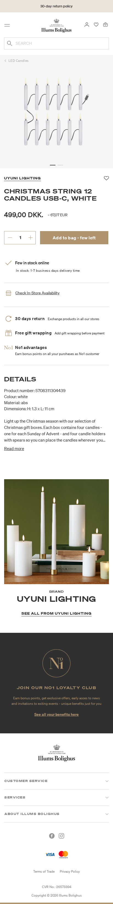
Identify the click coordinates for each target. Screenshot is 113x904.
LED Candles (19, 60)
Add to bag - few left (74, 237)
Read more (14, 448)
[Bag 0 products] (105, 24)
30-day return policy (56, 6)
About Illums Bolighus (32, 814)
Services (15, 797)
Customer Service (25, 781)
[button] (52, 165)
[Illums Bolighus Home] (56, 25)
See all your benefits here (56, 714)
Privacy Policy (70, 871)
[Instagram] (61, 836)
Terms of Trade (44, 871)
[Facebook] (52, 836)
